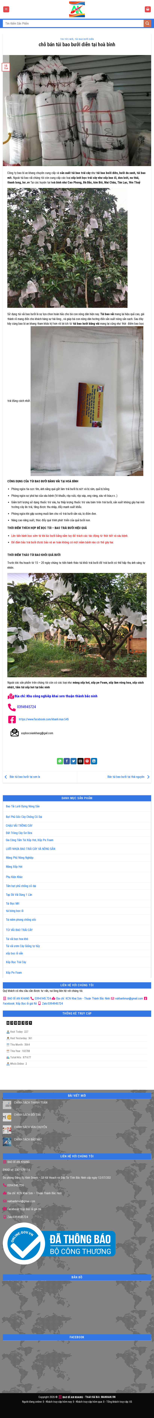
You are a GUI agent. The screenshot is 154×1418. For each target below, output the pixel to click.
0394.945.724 (43, 998)
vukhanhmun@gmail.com (128, 998)
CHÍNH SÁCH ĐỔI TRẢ (27, 1115)
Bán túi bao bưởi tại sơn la (24, 777)
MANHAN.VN (108, 1397)
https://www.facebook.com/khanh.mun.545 (44, 719)
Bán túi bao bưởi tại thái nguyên (126, 777)
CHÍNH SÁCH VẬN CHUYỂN (30, 1127)
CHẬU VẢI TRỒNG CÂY (19, 825)
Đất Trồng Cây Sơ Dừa (19, 833)
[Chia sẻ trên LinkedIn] (94, 761)
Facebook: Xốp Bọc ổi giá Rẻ (24, 1209)
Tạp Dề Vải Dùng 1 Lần (19, 895)
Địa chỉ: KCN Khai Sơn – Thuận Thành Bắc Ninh (34, 1193)
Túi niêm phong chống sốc (21, 919)
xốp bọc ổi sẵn (14, 953)
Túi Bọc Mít (12, 903)
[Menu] (6, 9)
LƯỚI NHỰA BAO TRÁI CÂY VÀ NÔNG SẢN (30, 849)
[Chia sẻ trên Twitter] (73, 761)
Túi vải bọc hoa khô (17, 939)
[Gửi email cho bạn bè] (80, 761)
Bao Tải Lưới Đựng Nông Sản (23, 806)
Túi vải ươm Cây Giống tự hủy (23, 946)
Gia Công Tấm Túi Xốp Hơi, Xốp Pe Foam (29, 840)
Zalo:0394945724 (52, 1003)
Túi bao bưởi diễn (84, 39)
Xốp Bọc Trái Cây (16, 962)
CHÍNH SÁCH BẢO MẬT (28, 1139)
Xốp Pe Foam (14, 972)
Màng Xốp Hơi (14, 866)
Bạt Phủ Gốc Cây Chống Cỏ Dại (24, 817)
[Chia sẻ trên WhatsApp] (60, 761)
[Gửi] (147, 23)
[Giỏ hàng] (148, 9)
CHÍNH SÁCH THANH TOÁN (30, 1102)
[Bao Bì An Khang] (77, 9)
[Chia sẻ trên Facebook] (67, 761)
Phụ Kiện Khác (14, 877)
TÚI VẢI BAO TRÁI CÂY (19, 930)
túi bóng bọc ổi (14, 911)
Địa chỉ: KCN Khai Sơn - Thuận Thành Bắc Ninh (82, 998)
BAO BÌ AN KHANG (18, 998)
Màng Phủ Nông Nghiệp (19, 857)
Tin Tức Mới (66, 39)
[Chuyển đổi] (144, 805)
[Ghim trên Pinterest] (87, 761)
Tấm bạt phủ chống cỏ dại (21, 886)
